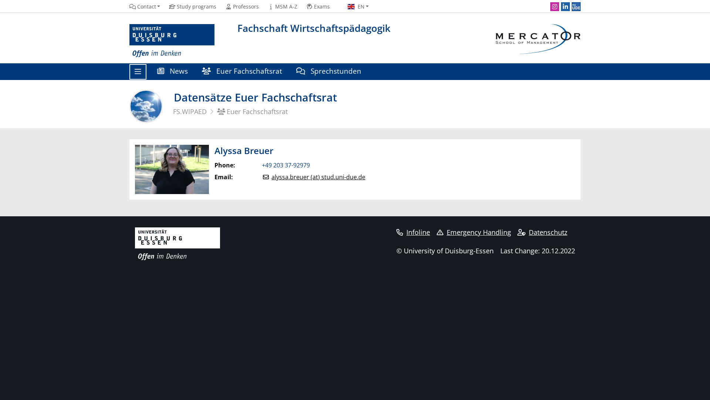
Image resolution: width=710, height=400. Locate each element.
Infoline (418, 232)
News (178, 71)
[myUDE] (576, 6)
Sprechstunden (335, 71)
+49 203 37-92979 (286, 165)
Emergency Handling (479, 232)
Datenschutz (548, 232)
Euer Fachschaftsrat (248, 71)
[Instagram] (554, 6)
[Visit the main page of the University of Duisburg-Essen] (171, 41)
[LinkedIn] (565, 6)
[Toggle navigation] (137, 72)
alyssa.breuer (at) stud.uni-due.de (318, 177)
